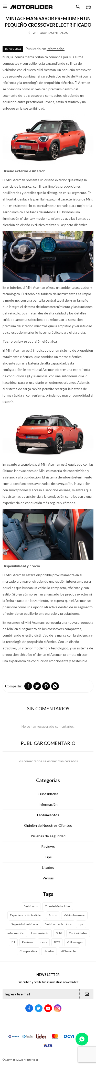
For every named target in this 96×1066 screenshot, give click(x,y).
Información (56, 49)
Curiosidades (48, 794)
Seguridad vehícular (24, 924)
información (15, 933)
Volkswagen (75, 942)
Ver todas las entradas (50, 32)
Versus (48, 878)
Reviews (48, 846)
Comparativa (28, 951)
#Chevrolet (69, 951)
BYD (57, 942)
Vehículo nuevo (74, 915)
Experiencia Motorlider (26, 915)
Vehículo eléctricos (58, 924)
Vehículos (31, 906)
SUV (59, 933)
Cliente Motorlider (57, 906)
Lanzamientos (48, 815)
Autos (53, 915)
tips (81, 924)
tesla (43, 942)
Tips (48, 857)
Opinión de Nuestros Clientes (48, 825)
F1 (13, 942)
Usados (48, 867)
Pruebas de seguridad (48, 836)
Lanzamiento (40, 933)
